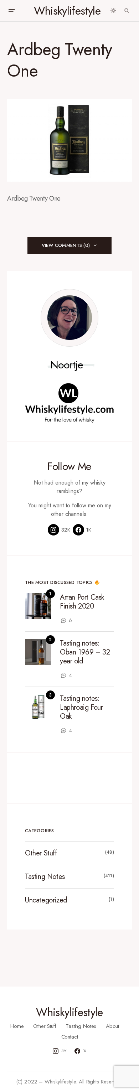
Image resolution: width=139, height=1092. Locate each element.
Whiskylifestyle (67, 10)
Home (17, 1026)
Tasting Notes (45, 876)
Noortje (66, 365)
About (112, 1026)
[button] (11, 10)
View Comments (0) (66, 245)
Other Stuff (41, 853)
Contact (69, 1037)
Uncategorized (46, 900)
